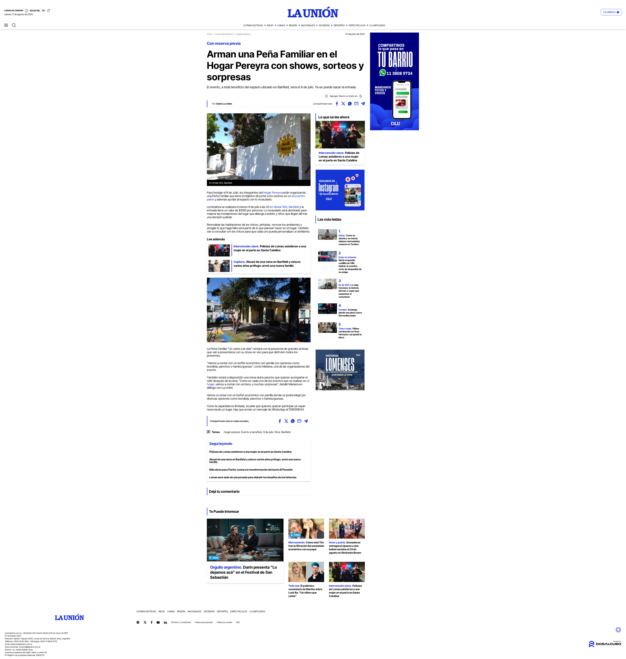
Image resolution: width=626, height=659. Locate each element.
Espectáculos (357, 25)
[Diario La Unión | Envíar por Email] (356, 104)
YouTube (158, 622)
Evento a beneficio (251, 432)
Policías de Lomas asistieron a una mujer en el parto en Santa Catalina (250, 451)
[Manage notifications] (618, 629)
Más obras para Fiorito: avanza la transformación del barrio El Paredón (251, 469)
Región (293, 25)
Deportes (339, 25)
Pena (277, 432)
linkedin (165, 622)
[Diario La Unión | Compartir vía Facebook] (337, 104)
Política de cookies (224, 622)
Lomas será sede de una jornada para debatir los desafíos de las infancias (252, 477)
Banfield (286, 432)
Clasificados (377, 25)
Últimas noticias (253, 25)
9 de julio (268, 432)
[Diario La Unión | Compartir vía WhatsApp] (350, 104)
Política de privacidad (204, 622)
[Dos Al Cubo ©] (605, 646)
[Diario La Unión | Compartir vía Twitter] (343, 104)
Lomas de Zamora (224, 34)
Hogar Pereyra (272, 192)
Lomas (281, 25)
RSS (238, 622)
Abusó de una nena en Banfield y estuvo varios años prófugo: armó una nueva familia (255, 461)
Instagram (137, 622)
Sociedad (324, 25)
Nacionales (308, 25)
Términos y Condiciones (181, 622)
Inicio (270, 25)
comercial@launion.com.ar (29, 647)
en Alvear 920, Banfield (284, 207)
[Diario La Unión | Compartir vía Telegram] (363, 104)
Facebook (151, 622)
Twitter (145, 622)
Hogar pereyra (232, 432)
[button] (611, 12)
